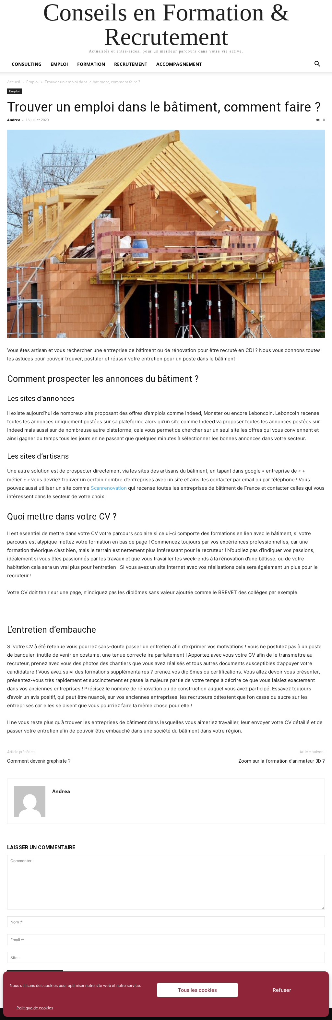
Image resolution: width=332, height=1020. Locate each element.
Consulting (27, 64)
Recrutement (130, 64)
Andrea (13, 119)
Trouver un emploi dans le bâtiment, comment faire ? (164, 107)
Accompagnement (179, 64)
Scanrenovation (109, 488)
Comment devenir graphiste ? (39, 761)
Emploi (59, 64)
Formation (91, 64)
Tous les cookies (197, 990)
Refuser (282, 990)
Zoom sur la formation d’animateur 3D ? (281, 761)
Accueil (13, 82)
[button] (317, 65)
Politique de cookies (35, 1007)
